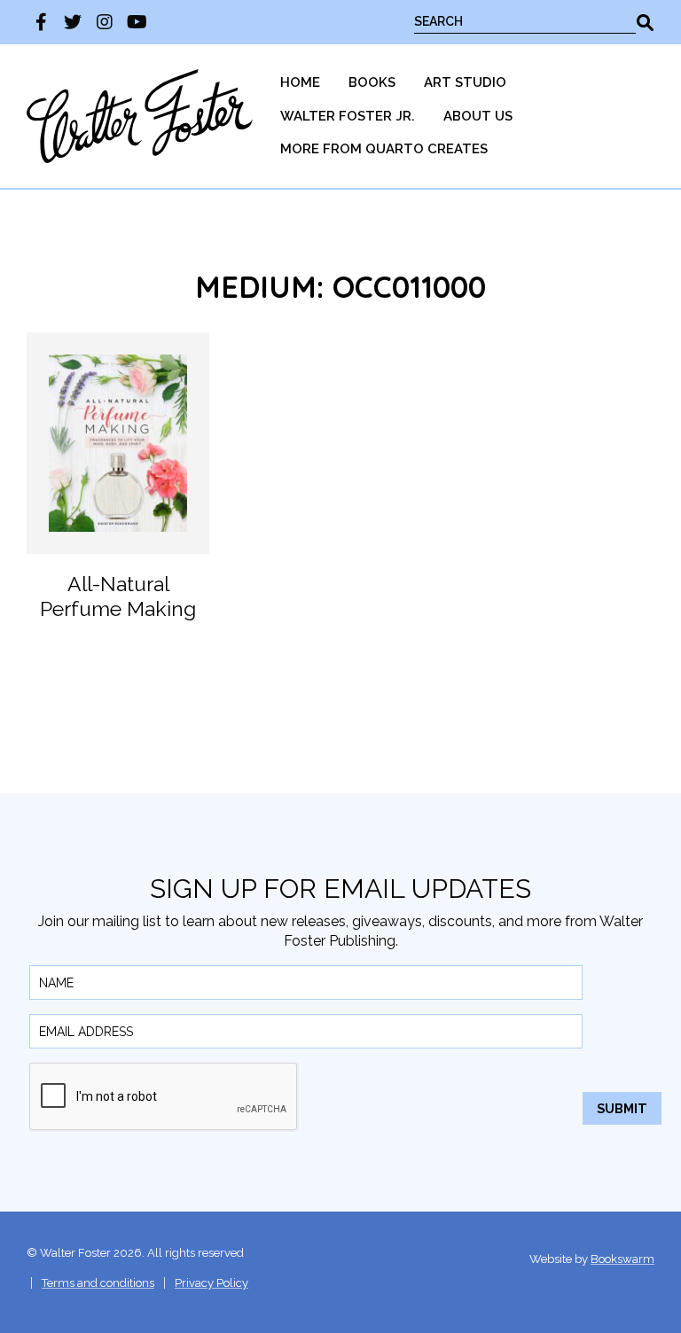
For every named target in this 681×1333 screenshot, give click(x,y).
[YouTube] (136, 22)
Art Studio (465, 82)
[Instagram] (104, 22)
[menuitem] (300, 82)
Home (300, 82)
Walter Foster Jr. (347, 116)
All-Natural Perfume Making (118, 596)
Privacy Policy (211, 1283)
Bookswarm (622, 1259)
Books (371, 82)
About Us (478, 116)
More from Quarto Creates (384, 149)
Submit (622, 1108)
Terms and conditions (98, 1283)
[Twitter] (72, 22)
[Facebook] (40, 22)
